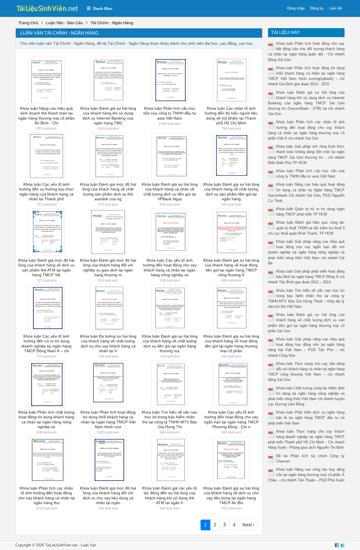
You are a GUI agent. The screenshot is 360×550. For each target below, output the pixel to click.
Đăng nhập (296, 8)
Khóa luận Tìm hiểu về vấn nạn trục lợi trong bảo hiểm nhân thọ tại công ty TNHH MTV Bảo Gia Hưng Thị (169, 419)
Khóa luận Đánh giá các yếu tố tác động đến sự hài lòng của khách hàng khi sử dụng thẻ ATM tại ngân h (169, 495)
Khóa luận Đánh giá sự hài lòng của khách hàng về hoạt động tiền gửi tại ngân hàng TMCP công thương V (231, 267)
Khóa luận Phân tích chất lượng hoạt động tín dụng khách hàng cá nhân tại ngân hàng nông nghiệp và (46, 419)
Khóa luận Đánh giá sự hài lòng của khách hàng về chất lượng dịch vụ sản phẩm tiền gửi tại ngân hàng (231, 191)
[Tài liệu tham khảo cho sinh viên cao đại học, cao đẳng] (48, 8)
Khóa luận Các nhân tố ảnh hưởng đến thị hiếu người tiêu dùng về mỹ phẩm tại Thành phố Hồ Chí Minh (231, 115)
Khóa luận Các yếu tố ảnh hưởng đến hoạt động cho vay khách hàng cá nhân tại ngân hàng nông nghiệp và (170, 267)
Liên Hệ (335, 8)
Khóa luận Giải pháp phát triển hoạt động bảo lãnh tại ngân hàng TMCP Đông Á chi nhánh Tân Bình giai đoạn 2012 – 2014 (306, 276)
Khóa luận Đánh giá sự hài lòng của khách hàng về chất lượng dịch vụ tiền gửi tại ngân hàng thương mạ (170, 343)
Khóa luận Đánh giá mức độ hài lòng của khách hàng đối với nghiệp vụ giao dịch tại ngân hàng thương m (108, 267)
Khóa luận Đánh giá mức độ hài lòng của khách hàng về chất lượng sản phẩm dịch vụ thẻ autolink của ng (108, 191)
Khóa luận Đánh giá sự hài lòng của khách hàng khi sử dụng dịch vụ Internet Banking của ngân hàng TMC (108, 115)
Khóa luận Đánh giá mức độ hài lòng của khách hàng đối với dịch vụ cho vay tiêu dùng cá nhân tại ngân (108, 495)
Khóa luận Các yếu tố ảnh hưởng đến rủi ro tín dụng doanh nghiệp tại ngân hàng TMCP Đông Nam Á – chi (46, 343)
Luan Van (88, 545)
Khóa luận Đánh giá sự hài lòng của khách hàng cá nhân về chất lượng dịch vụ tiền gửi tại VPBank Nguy (170, 191)
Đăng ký (317, 8)
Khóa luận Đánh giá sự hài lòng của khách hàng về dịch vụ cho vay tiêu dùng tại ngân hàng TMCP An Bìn (231, 495)
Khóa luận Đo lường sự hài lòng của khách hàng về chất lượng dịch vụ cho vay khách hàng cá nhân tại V (108, 343)
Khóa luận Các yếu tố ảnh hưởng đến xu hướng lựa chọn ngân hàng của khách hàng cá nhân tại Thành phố (46, 191)
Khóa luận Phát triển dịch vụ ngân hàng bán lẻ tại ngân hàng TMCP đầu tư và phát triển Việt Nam (306, 417)
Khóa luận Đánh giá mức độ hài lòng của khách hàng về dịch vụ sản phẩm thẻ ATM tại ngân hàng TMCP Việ (46, 267)
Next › (248, 524)
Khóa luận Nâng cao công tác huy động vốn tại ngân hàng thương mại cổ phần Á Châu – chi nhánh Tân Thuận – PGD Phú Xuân (306, 474)
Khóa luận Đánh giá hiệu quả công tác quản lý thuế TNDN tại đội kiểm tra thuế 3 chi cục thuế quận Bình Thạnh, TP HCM (306, 227)
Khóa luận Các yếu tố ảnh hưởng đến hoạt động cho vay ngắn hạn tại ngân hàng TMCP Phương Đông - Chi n (231, 419)
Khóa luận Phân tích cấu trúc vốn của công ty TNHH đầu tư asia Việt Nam (169, 113)
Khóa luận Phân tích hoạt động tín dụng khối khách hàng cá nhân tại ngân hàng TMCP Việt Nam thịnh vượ (108, 419)
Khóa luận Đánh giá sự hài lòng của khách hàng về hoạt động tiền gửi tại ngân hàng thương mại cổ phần (231, 343)
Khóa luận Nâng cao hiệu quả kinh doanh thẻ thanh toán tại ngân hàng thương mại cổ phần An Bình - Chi (46, 115)
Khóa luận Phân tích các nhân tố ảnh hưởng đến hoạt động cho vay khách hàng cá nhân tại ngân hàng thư (46, 495)
